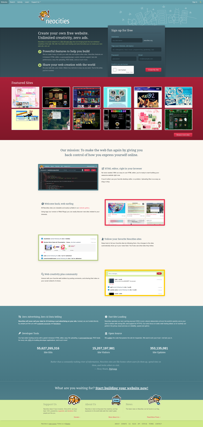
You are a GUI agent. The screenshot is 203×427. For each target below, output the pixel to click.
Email (140, 55)
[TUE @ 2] (148, 97)
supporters (61, 411)
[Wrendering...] (117, 119)
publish (109, 338)
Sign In (194, 2)
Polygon (113, 369)
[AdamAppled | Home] (56, 97)
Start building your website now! (121, 388)
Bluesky (67, 424)
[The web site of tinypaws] (117, 97)
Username (115, 36)
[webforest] (56, 119)
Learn (27, 2)
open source (52, 424)
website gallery (84, 208)
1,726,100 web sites (65, 41)
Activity (20, 2)
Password (114, 55)
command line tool (67, 57)
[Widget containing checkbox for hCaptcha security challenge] (122, 70)
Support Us (35, 2)
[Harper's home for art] (179, 119)
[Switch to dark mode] (200, 2)
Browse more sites (183, 135)
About (117, 424)
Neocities (44, 424)
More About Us (114, 417)
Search (12, 2)
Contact (158, 424)
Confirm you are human (119, 64)
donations (57, 323)
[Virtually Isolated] (25, 119)
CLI (130, 424)
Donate (76, 417)
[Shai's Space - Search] (87, 97)
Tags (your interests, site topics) (122, 46)
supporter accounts (44, 323)
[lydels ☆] (148, 119)
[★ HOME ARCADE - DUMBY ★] (25, 97)
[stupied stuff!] (179, 97)
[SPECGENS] (87, 119)
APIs (30, 340)
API (139, 424)
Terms (151, 424)
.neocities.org (147, 40)
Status (144, 424)
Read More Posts (153, 417)
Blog (134, 424)
